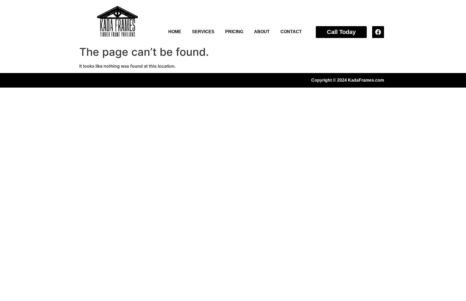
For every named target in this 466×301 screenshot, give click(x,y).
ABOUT (262, 31)
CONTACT (291, 31)
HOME (174, 31)
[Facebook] (378, 32)
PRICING (234, 31)
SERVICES (203, 31)
